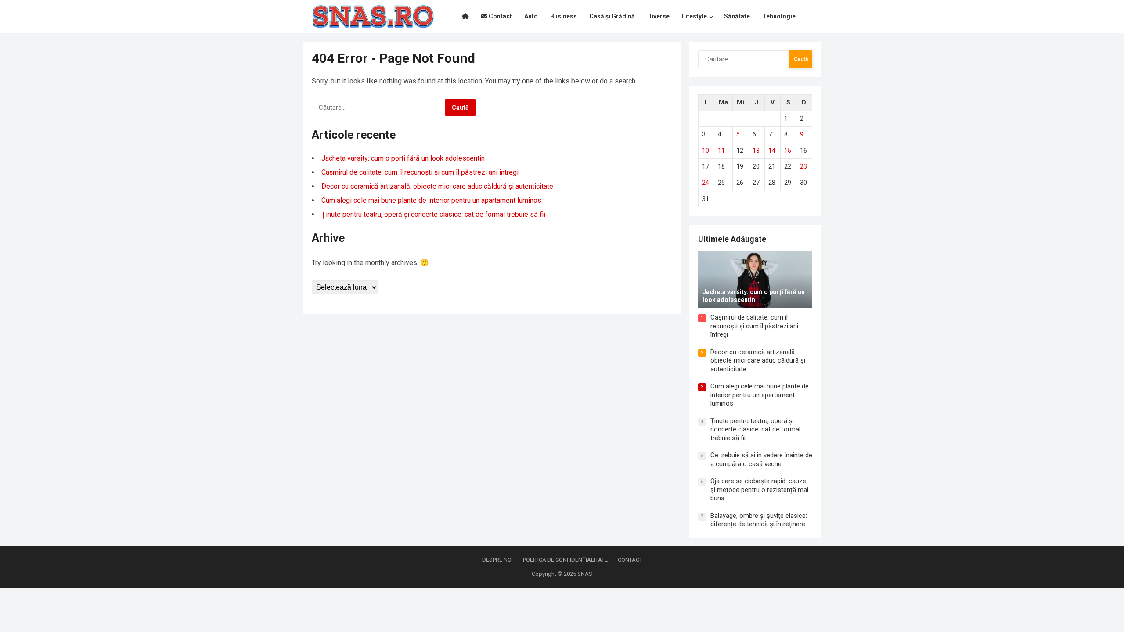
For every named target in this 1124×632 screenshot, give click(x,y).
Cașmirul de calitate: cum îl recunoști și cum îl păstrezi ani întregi (420, 172)
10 (705, 150)
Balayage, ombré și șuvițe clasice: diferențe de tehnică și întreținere (758, 520)
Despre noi (497, 560)
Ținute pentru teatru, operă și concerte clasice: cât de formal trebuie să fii (433, 214)
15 (787, 150)
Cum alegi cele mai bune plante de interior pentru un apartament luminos (431, 200)
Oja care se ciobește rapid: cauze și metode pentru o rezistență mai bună (759, 489)
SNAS (584, 574)
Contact (630, 560)
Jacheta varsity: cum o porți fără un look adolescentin (403, 158)
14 (771, 150)
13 (756, 150)
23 (803, 166)
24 (705, 182)
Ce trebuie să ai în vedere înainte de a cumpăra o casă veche (761, 459)
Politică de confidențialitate (565, 560)
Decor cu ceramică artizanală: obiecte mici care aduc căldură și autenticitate (437, 186)
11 (721, 150)
